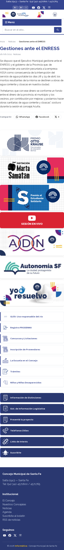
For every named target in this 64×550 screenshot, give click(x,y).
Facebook (44, 117)
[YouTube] (33, 8)
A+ (21, 7)
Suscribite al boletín (13, 515)
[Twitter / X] (44, 8)
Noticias (12, 41)
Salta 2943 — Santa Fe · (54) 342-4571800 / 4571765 (32, 1)
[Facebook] (39, 8)
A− (15, 7)
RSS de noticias (11, 519)
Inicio (2, 41)
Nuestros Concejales (14, 504)
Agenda (6, 512)
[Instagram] (49, 8)
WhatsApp (24, 117)
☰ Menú (10, 22)
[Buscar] (58, 30)
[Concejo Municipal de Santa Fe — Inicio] (32, 14)
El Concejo (8, 500)
